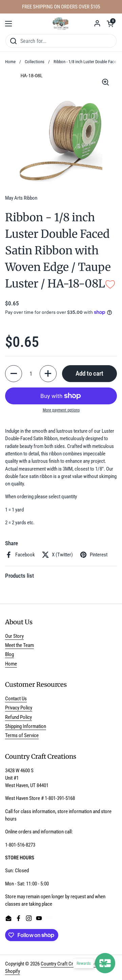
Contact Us (16, 699)
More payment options (61, 410)
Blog (9, 654)
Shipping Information (25, 726)
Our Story (14, 636)
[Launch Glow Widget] (105, 963)
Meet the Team (19, 645)
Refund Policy (18, 717)
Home (10, 61)
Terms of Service (22, 735)
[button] (110, 23)
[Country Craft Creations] (61, 23)
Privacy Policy (18, 708)
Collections (34, 61)
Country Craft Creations (64, 964)
